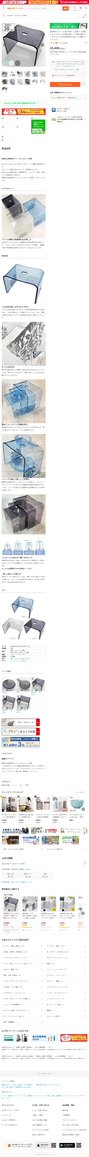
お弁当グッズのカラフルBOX (24, 1056)
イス (49, 1047)
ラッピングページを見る (18, 660)
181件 (28, 869)
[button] (86, 42)
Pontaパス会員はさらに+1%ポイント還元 (67, 69)
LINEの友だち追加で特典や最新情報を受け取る (20, 103)
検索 (65, 8)
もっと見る (79, 792)
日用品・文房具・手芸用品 (24, 1047)
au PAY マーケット (7, 1047)
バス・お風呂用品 (40, 1047)
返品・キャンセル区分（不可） (20, 658)
